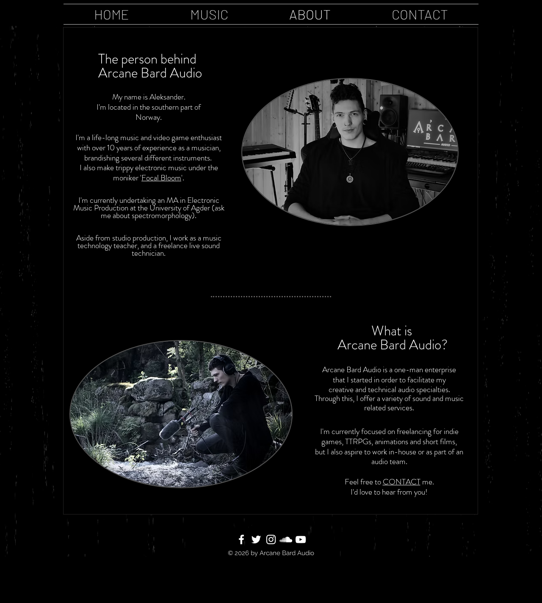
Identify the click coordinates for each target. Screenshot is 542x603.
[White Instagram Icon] (271, 539)
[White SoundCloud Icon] (285, 539)
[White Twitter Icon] (256, 539)
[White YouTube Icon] (300, 539)
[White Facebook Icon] (241, 539)
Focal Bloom (161, 177)
